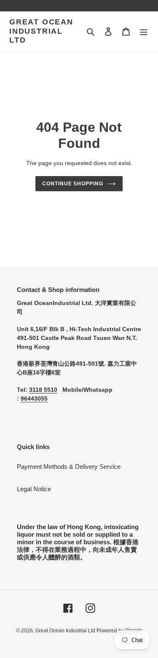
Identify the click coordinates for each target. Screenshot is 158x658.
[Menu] (144, 31)
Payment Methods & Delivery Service (69, 466)
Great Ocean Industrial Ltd (41, 31)
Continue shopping (73, 184)
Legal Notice (34, 488)
